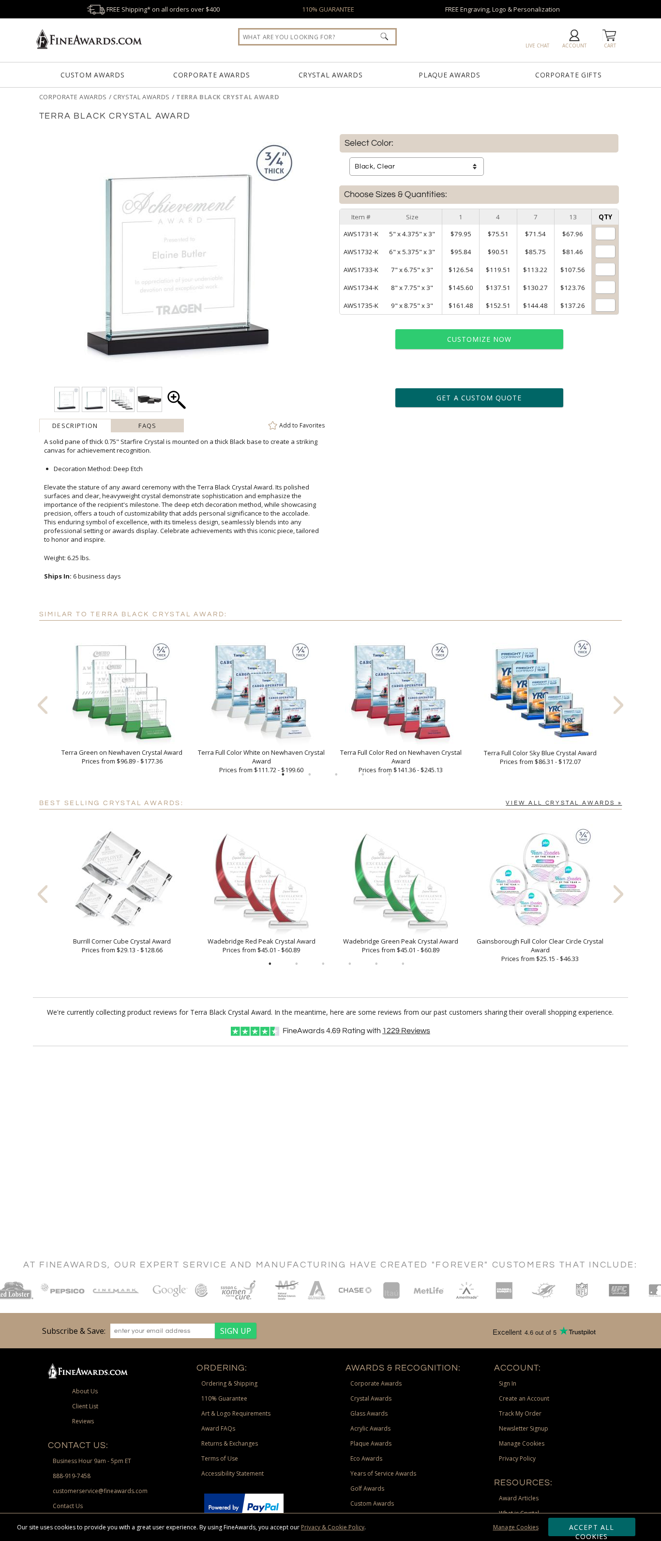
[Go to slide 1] (283, 774)
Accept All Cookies (591, 1529)
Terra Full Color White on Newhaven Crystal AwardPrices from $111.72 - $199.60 (261, 761)
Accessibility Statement (232, 1473)
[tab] (75, 425)
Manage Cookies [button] (521, 1443)
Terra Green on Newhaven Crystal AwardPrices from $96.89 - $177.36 (121, 756)
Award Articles (519, 1498)
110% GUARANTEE (328, 9)
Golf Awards (367, 1488)
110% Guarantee (224, 1398)
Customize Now (479, 339)
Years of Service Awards (383, 1473)
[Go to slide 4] (363, 774)
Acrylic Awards (370, 1428)
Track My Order (520, 1413)
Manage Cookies (516, 1527)
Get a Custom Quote (479, 397)
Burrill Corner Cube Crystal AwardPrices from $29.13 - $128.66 (122, 945)
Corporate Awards (211, 74)
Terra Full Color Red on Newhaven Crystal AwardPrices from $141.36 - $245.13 (401, 761)
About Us (85, 1391)
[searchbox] (317, 37)
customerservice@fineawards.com (100, 1491)
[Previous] (42, 704)
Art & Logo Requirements (235, 1413)
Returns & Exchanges (229, 1443)
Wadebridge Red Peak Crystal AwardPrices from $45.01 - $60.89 (261, 945)
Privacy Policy (517, 1458)
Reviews (406, 1031)
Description (75, 425)
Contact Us (68, 1506)
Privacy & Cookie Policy (332, 1527)
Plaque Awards (449, 74)
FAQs (147, 425)
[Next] (618, 704)
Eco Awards (366, 1458)
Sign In (507, 1383)
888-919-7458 (71, 1476)
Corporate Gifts (568, 74)
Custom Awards (92, 74)
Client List (85, 1406)
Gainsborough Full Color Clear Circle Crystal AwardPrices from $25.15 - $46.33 (540, 950)
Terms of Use (219, 1458)
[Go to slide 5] (389, 774)
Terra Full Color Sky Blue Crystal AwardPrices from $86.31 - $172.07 (540, 757)
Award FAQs (218, 1428)
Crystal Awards (331, 74)
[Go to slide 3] (336, 774)
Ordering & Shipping (229, 1383)
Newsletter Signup (523, 1428)
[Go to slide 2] (310, 774)
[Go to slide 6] (403, 964)
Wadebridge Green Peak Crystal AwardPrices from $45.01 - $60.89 (400, 945)
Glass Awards (369, 1413)
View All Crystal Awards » (564, 803)
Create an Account (524, 1398)
